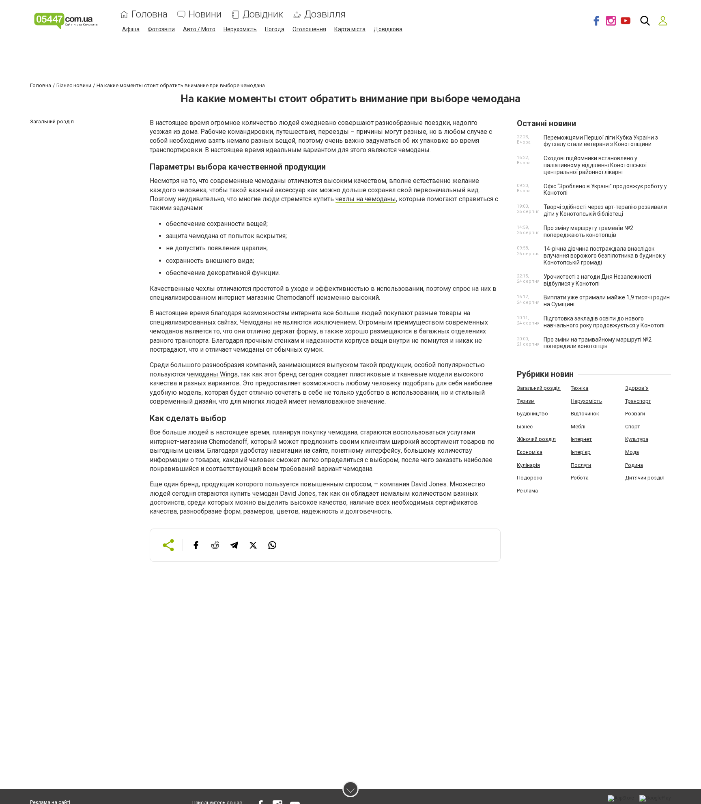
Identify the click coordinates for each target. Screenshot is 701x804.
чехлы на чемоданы (365, 199)
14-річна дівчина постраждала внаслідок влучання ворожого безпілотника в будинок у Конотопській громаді (605, 255)
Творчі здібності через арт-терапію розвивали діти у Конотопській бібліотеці (605, 210)
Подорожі (529, 478)
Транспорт (638, 401)
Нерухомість (240, 29)
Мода (632, 452)
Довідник (263, 14)
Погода (274, 29)
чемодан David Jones (284, 493)
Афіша (131, 29)
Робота (580, 478)
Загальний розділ (539, 388)
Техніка (579, 388)
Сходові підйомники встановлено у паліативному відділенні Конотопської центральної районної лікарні (595, 165)
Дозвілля (325, 14)
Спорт (632, 426)
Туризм (526, 401)
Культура (636, 439)
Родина (634, 465)
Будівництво (532, 414)
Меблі (578, 426)
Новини (205, 14)
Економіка (529, 452)
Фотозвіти (161, 29)
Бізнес (525, 426)
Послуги (581, 465)
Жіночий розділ (536, 439)
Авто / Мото (199, 29)
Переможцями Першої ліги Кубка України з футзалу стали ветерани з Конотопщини (601, 141)
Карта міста (350, 29)
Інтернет (581, 439)
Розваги (635, 414)
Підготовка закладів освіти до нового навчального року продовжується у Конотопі (604, 322)
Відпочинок (585, 414)
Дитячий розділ (644, 478)
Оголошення (309, 29)
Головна (149, 14)
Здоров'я (637, 388)
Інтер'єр (581, 452)
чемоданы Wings (212, 374)
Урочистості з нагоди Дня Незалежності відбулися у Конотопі (597, 280)
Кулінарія (528, 465)
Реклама (527, 491)
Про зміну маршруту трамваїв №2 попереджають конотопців (588, 231)
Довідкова (388, 29)
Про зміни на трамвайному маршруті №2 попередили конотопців (598, 343)
